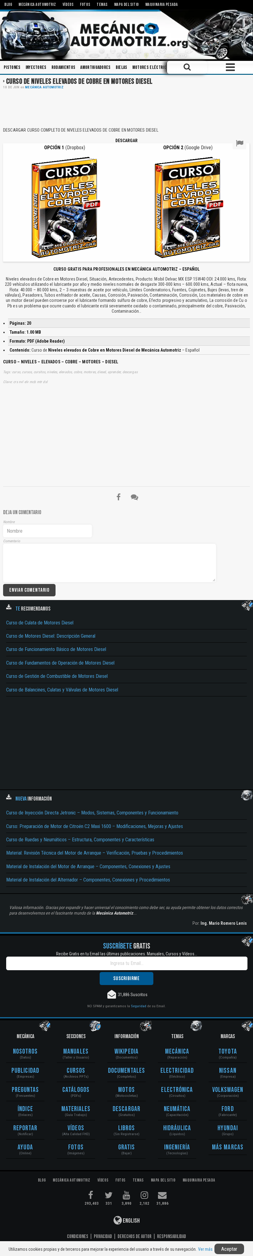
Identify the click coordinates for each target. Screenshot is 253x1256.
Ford (228, 1109)
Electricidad (177, 1071)
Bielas (121, 67)
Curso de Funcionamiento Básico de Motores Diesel (56, 649)
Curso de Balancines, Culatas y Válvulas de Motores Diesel (62, 690)
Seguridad (138, 1006)
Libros (126, 1128)
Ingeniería (177, 1147)
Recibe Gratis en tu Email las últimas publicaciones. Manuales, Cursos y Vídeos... (126, 953)
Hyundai (228, 1128)
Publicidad (25, 1071)
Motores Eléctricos (151, 67)
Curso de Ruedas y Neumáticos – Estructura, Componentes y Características (80, 840)
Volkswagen (227, 1090)
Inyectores (36, 67)
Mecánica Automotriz (44, 87)
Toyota (227, 1051)
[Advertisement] (126, 108)
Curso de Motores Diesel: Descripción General (50, 636)
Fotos (76, 1147)
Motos (126, 1090)
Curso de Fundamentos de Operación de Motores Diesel (60, 663)
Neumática (177, 1109)
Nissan (227, 1071)
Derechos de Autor (134, 1236)
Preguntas (25, 1090)
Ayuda (25, 1147)
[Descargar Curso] (64, 206)
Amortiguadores (95, 67)
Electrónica (177, 1090)
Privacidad (103, 1236)
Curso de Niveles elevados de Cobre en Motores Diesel (79, 81)
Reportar (25, 1128)
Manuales (76, 1051)
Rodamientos (64, 67)
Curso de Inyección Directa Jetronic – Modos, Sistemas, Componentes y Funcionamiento (92, 813)
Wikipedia (126, 1051)
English (131, 1220)
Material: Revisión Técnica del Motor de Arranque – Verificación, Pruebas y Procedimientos (94, 853)
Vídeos (76, 1128)
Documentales (126, 1071)
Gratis (126, 1147)
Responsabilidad (171, 1236)
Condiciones (77, 1236)
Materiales (76, 1109)
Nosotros (25, 1051)
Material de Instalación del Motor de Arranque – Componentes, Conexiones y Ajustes (88, 866)
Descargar (126, 1109)
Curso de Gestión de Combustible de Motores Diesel (57, 676)
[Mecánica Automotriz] (126, 35)
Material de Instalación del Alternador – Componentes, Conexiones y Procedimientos (88, 880)
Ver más (205, 1249)
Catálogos (75, 1090)
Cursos (76, 1071)
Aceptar (229, 1249)
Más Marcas (227, 1147)
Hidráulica (177, 1128)
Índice (25, 1109)
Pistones (12, 67)
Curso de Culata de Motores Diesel (39, 623)
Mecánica (177, 1051)
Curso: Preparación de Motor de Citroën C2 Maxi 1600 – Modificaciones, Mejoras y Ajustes (94, 826)
